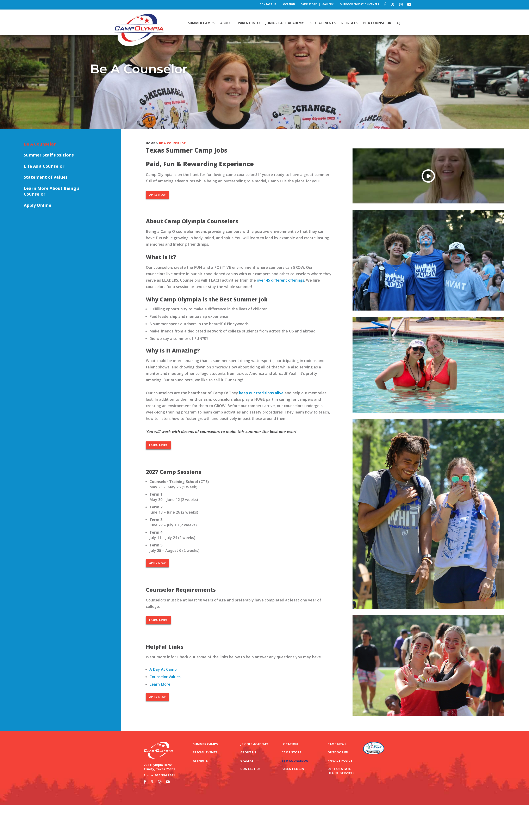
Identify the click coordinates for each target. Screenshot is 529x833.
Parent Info (249, 23)
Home (150, 143)
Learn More (159, 684)
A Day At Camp (163, 669)
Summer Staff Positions (49, 155)
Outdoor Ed (338, 752)
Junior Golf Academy (285, 23)
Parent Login (292, 769)
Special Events (323, 23)
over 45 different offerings (280, 280)
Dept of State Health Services (341, 771)
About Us (248, 752)
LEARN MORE (158, 445)
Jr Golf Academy (254, 744)
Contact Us (268, 4)
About (226, 23)
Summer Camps (201, 23)
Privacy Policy (340, 760)
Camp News (337, 744)
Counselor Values (165, 676)
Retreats (349, 23)
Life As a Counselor (44, 166)
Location (288, 4)
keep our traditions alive (261, 392)
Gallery (328, 4)
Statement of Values (46, 177)
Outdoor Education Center (359, 4)
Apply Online (37, 205)
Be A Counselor (377, 23)
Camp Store (309, 4)
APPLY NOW (157, 195)
